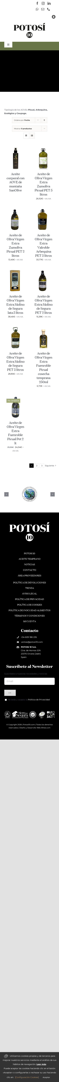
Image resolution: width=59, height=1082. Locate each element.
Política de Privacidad (39, 699)
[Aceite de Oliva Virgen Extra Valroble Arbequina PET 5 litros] (43, 210)
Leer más (41, 1064)
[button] (6, 494)
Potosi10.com (29, 724)
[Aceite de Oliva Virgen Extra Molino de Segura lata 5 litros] (15, 271)
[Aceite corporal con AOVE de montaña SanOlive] (15, 149)
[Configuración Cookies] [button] (27, 1077)
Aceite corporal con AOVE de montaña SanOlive (15, 182)
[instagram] (43, 3)
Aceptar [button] (46, 1077)
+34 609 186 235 (29, 637)
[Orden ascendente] (44, 120)
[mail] (42, 9)
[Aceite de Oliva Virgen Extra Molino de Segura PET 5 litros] (15, 328)
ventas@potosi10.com (32, 642)
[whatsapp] (37, 9)
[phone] (48, 9)
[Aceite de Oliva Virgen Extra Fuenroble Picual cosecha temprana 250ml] (43, 328)
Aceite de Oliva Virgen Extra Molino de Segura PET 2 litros (44, 304)
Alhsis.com (45, 728)
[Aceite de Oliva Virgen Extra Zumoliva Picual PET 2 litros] (15, 210)
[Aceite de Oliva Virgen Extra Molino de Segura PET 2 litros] (43, 271)
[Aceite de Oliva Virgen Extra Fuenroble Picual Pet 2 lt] (15, 397)
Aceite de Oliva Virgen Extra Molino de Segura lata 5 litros (15, 304)
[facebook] (37, 3)
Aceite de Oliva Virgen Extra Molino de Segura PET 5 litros (15, 362)
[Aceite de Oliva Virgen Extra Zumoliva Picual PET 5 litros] (43, 149)
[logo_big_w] (29, 522)
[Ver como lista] (32, 135)
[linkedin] (49, 3)
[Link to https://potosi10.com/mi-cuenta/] (53, 17)
